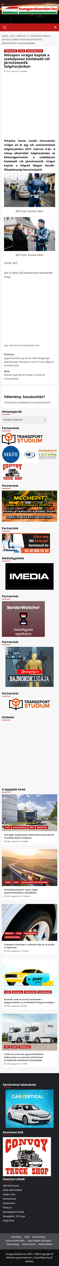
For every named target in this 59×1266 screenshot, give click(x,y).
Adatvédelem (46, 1244)
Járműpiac (17, 992)
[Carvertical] (30, 1108)
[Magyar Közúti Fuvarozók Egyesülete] (11, 454)
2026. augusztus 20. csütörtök (18, 896)
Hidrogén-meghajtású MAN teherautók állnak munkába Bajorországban (29, 836)
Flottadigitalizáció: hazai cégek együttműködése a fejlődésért (21, 891)
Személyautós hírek (13, 1211)
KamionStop (39, 1236)
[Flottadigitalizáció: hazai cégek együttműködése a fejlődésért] (29, 867)
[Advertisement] (29, 106)
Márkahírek (42, 827)
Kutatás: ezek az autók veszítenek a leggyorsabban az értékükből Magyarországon (29, 1001)
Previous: (29, 360)
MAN (32, 827)
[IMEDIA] (29, 576)
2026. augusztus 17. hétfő (16, 1064)
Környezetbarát (19, 827)
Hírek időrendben (12, 1190)
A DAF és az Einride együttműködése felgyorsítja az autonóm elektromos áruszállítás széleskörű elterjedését (23, 1057)
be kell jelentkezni (40, 402)
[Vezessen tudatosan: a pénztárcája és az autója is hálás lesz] (29, 922)
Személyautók (30, 933)
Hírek (21, 51)
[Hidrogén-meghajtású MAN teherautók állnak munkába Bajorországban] (29, 812)
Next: (24, 375)
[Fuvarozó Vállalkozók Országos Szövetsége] (48, 454)
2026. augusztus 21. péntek (17, 841)
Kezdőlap (16, 1236)
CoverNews (40, 1257)
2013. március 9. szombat (17, 71)
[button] (5, 27)
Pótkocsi (7, 1207)
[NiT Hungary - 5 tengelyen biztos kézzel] (29, 666)
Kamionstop (9, 1198)
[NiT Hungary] (29, 454)
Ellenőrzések (10, 51)
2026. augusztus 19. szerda (17, 951)
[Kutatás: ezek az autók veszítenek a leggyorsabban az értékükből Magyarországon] (29, 977)
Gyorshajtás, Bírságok (39, 1240)
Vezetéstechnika (12, 937)
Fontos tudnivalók (15, 1240)
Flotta (7, 882)
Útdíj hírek (8, 1220)
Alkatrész (9, 933)
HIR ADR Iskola (11, 1185)
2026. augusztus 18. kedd (16, 1006)
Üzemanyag (12, 1244)
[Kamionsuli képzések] (26, 542)
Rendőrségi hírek (34, 51)
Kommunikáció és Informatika (34, 882)
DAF (7, 1047)
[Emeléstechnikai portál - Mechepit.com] (29, 505)
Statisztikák (30, 992)
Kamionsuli (9, 1203)
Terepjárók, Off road (14, 1216)
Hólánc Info (9, 1194)
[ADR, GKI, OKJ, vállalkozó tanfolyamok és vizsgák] (22, 438)
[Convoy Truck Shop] (27, 1156)
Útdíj (26, 1236)
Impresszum (29, 1244)
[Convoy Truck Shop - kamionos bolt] (12, 471)
